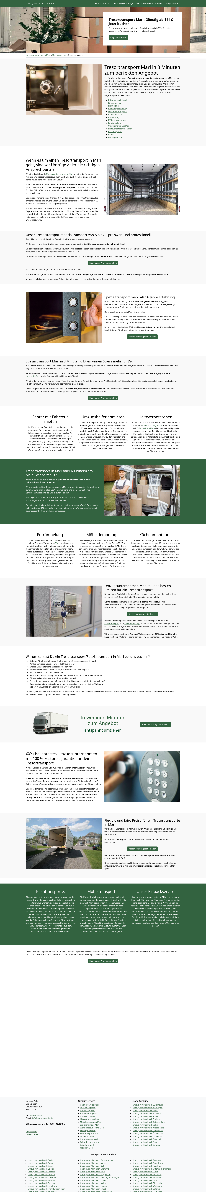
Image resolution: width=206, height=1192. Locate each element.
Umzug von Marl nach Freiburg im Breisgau (99, 1177)
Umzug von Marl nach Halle (92, 1171)
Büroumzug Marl (87, 1107)
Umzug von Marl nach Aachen (93, 1163)
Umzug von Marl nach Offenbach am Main (152, 1169)
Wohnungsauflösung (117, 108)
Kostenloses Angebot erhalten (103, 263)
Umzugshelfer (32, 376)
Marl (115, 131)
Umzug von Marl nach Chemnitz (94, 1169)
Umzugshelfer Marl (89, 1139)
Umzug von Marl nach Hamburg (42, 1186)
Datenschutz (32, 1134)
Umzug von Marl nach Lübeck (93, 1186)
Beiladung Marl (87, 1145)
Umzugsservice (59, 55)
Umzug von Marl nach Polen (145, 1110)
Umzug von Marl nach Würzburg (147, 1174)
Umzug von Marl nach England (146, 1119)
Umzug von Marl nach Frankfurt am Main (46, 1189)
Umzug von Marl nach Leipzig (41, 1169)
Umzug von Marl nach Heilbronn (147, 1177)
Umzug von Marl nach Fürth (145, 1171)
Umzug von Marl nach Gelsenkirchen (96, 1160)
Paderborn (147, 425)
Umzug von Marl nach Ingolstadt (147, 1166)
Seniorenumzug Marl (89, 1125)
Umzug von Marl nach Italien (146, 1125)
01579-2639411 (36, 1115)
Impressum (31, 1131)
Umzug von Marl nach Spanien (146, 1142)
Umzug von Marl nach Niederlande (148, 1127)
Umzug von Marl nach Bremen (41, 1171)
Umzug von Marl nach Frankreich (148, 1130)
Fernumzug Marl (87, 1110)
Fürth (57, 543)
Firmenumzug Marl (88, 1113)
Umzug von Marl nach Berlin (40, 1160)
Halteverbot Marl (87, 1116)
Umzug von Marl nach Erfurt (93, 1189)
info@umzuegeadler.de (42, 1118)
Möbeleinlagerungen (117, 120)
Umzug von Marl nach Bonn (40, 1163)
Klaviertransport (111, 623)
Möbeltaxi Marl (87, 1136)
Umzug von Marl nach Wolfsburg (147, 1186)
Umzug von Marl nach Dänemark (147, 1136)
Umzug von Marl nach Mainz (93, 1183)
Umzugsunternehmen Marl (40, 3)
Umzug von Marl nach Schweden (147, 1113)
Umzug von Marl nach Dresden (42, 1177)
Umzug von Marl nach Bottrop (146, 1189)
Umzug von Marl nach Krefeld (93, 1180)
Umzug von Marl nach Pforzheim (147, 1183)
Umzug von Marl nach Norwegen (147, 1107)
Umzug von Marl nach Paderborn (148, 1163)
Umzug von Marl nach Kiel (92, 1166)
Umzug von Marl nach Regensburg (148, 1160)
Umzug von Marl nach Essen (40, 1166)
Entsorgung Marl (87, 1130)
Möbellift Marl (86, 1147)
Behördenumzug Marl (90, 1142)
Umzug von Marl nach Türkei (146, 1116)
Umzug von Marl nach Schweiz (146, 1145)
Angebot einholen (118, 37)
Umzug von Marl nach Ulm (145, 1180)
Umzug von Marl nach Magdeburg (95, 1174)
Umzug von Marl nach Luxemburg (148, 1105)
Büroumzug (113, 117)
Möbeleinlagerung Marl (90, 1122)
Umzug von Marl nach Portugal (147, 1139)
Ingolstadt (157, 425)
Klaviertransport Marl (90, 1119)
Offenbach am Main (146, 428)
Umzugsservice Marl (89, 1105)
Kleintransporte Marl (89, 1133)
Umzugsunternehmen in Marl (59, 174)
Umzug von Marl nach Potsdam (42, 1180)
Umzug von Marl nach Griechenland (149, 1122)
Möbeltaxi (115, 114)
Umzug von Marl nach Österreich (148, 1133)
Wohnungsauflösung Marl (92, 1127)
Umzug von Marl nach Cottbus (41, 1174)
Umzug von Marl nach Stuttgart (42, 1183)
